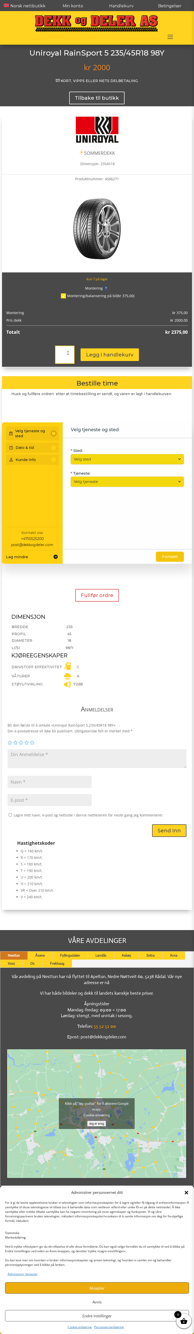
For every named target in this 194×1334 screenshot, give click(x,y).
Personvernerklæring (109, 1327)
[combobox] (125, 459)
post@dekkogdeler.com (32, 545)
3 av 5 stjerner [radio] (21, 742)
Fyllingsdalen (70, 955)
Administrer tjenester (23, 1274)
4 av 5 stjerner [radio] (26, 742)
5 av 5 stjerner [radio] (32, 742)
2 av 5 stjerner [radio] (15, 742)
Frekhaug (57, 963)
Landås (100, 955)
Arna (173, 955)
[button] (186, 1192)
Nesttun (14, 955)
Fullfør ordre (97, 595)
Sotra (151, 955)
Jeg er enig (96, 1123)
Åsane (40, 955)
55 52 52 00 (105, 1026)
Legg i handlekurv (109, 355)
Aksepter (97, 1288)
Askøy (126, 955)
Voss (11, 963)
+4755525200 (32, 538)
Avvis (97, 1301)
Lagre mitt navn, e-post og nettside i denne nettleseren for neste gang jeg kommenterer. (89, 815)
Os (32, 963)
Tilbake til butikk (97, 98)
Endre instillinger (97, 1315)
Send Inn (169, 831)
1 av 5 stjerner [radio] (10, 742)
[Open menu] (170, 37)
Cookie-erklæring (80, 1327)
